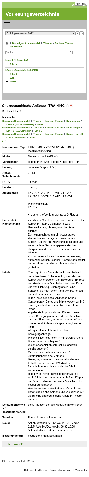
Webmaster (81, 470)
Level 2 (14, 81)
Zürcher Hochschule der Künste (18, 461)
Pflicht (13, 64)
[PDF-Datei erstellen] (71, 105)
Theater (47, 43)
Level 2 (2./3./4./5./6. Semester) (21, 70)
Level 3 (38, 131)
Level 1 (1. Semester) (16, 60)
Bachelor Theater (64, 43)
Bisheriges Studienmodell (26, 43)
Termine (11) (16, 444)
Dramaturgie (73, 121)
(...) (4, 140)
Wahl (12, 78)
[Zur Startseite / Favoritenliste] (7, 43)
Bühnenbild (16, 46)
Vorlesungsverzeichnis (32, 14)
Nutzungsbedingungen (61, 470)
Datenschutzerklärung (35, 470)
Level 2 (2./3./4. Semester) (20, 124)
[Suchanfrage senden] (71, 52)
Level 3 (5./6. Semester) (18, 131)
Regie (69, 134)
